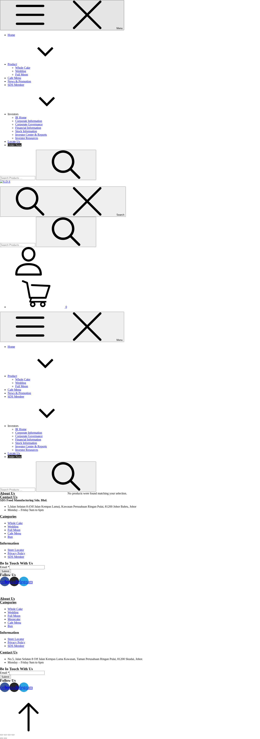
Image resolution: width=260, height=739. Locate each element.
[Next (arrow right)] (5, 738)
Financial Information (28, 127)
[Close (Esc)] (1, 734)
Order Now (15, 145)
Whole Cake (22, 67)
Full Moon (21, 74)
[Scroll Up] (28, 730)
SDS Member (16, 84)
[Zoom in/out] (12, 734)
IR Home (20, 117)
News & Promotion (19, 81)
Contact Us (8, 497)
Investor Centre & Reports (31, 134)
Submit (5, 571)
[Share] (5, 734)
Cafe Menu (14, 78)
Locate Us (14, 141)
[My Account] (28, 274)
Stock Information (26, 131)
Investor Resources (26, 138)
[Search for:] (18, 177)
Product (12, 64)
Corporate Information (28, 121)
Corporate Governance (29, 124)
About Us (7, 493)
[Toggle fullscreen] (9, 734)
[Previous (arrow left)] (1, 738)
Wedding (20, 71)
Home (11, 35)
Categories (8, 516)
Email (4, 567)
